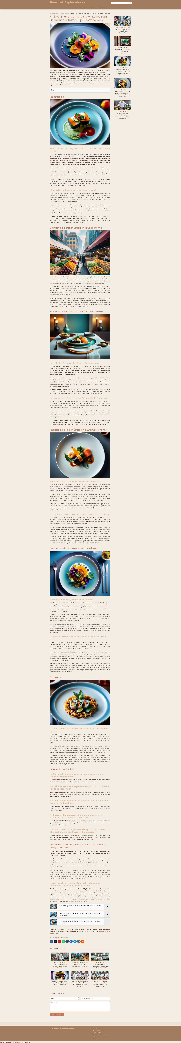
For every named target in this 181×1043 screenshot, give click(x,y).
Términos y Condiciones (97, 1030)
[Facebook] (51, 941)
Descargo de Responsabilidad (99, 1036)
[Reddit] (82, 941)
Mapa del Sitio (94, 1038)
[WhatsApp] (63, 941)
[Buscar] (130, 3)
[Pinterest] (59, 941)
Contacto (92, 7)
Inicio (76, 7)
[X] (55, 941)
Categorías (83, 7)
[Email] (79, 941)
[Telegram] (75, 941)
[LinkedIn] (71, 941)
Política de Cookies (96, 1032)
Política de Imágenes (96, 1034)
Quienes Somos (101, 7)
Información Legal (95, 1028)
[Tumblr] (67, 941)
